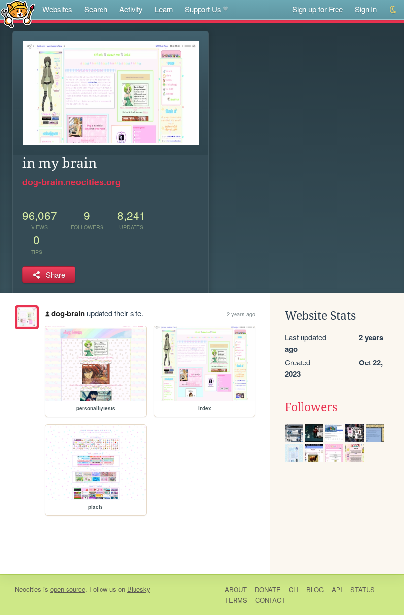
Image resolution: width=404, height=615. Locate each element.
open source (67, 589)
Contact (270, 600)
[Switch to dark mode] (393, 9)
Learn (164, 9)
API (337, 589)
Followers (311, 407)
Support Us (203, 9)
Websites (57, 9)
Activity (131, 9)
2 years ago (241, 314)
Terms (236, 600)
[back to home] (18, 13)
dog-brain (68, 313)
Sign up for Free (317, 9)
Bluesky (138, 589)
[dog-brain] (27, 317)
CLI (294, 589)
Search (95, 9)
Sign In (366, 9)
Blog (315, 589)
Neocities (28, 589)
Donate (268, 589)
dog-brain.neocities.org (71, 182)
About (236, 589)
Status (362, 589)
